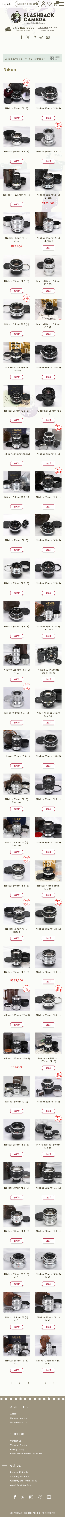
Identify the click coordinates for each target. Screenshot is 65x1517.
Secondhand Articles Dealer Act (26, 1454)
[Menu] (60, 4)
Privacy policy (17, 1449)
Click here (43, 27)
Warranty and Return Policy (23, 1481)
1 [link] (11, 1383)
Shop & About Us (19, 1422)
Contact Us (15, 1441)
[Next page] (53, 1383)
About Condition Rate (21, 1485)
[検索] (37, 4)
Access (14, 1414)
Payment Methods (19, 1472)
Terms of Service (18, 1445)
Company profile (18, 1418)
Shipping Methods (19, 1476)
